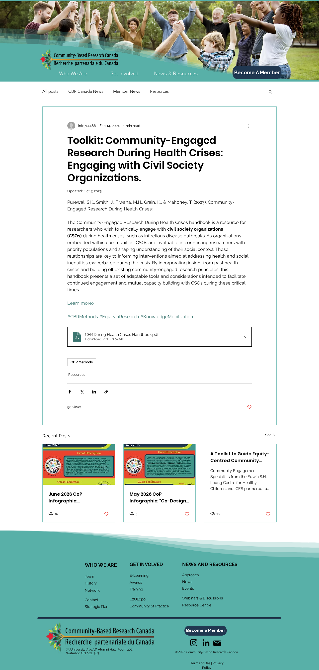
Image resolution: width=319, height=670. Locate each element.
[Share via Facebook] (69, 391)
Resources (159, 91)
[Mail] (217, 643)
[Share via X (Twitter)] (82, 391)
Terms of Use (200, 663)
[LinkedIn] (206, 643)
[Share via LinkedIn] (94, 391)
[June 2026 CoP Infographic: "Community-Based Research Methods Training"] (79, 464)
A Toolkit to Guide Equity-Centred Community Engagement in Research (239, 457)
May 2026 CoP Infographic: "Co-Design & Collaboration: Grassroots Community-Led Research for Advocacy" (158, 497)
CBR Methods (82, 362)
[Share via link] (106, 391)
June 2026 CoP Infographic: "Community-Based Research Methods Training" (72, 497)
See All (271, 435)
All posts (50, 91)
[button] (270, 92)
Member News (126, 91)
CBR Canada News (85, 91)
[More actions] (249, 126)
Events (188, 588)
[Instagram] (194, 643)
